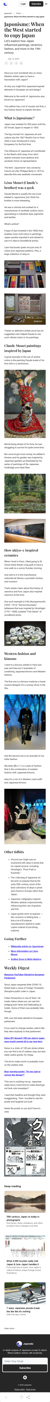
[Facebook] (25, 1377)
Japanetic (8, 13)
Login (23, 4)
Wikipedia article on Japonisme (27, 946)
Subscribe (36, 4)
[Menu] (46, 3)
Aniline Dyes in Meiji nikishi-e (26, 959)
